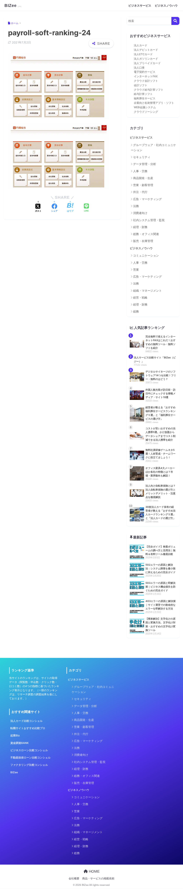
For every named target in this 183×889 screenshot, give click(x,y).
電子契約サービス (144, 72)
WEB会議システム (145, 107)
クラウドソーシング (146, 111)
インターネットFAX (146, 76)
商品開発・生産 (143, 178)
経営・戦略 (140, 297)
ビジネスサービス (139, 5)
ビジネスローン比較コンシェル (29, 750)
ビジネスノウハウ (166, 5)
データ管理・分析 (144, 164)
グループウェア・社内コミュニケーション (153, 147)
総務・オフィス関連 (146, 234)
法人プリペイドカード (147, 63)
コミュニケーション (146, 255)
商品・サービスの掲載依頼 (98, 878)
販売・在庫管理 (143, 241)
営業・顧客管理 (143, 185)
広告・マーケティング (147, 199)
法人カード (140, 45)
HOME (94, 871)
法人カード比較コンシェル (26, 721)
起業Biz (15, 735)
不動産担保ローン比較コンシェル (30, 757)
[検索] (175, 21)
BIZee (11, 5)
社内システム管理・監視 (149, 220)
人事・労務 (140, 171)
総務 (136, 311)
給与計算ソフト (143, 94)
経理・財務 (140, 227)
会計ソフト (140, 85)
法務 (136, 206)
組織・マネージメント (147, 290)
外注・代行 (140, 192)
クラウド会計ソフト (146, 80)
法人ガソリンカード (146, 58)
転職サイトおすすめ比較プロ (27, 728)
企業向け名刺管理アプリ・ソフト (154, 103)
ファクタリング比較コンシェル (29, 765)
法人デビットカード (146, 49)
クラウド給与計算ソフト (148, 89)
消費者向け (140, 213)
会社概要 (74, 878)
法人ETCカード (143, 54)
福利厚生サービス (144, 98)
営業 (136, 269)
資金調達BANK (19, 743)
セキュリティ (141, 157)
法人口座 (139, 67)
